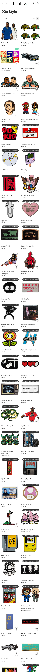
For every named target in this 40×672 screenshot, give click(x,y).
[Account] (33, 3)
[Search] (6, 3)
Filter (5, 18)
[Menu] (2, 3)
